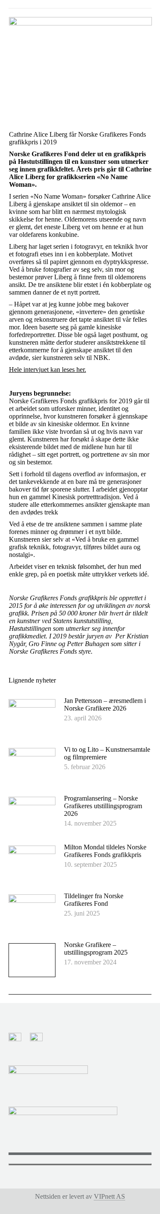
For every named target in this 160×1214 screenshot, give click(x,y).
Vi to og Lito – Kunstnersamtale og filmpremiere (107, 753)
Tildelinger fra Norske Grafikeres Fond (93, 899)
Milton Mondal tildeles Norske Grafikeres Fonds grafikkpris (105, 850)
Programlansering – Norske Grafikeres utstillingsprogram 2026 (103, 806)
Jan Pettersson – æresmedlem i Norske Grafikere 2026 (105, 704)
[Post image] (32, 716)
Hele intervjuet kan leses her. (47, 369)
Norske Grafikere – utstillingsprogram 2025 (96, 948)
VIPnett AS (109, 1196)
